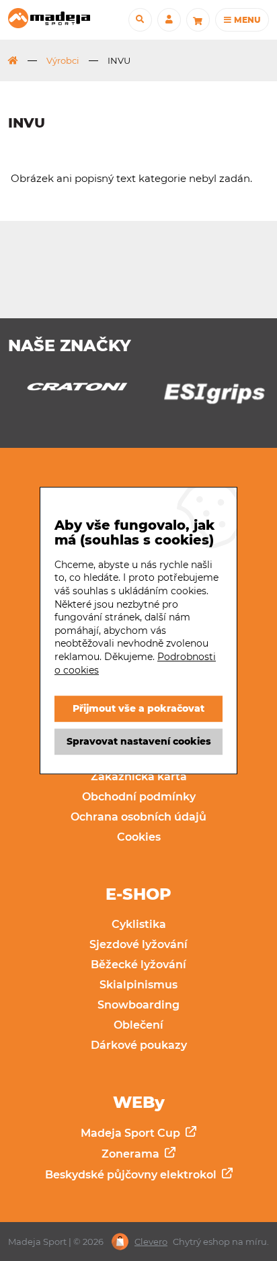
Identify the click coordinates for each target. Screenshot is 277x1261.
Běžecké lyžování (138, 964)
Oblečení (138, 1025)
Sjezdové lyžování (138, 944)
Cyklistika (139, 924)
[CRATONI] (69, 390)
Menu (246, 20)
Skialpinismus (138, 984)
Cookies (139, 837)
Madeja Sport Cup (132, 1133)
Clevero (150, 1242)
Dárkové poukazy (139, 1045)
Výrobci (62, 60)
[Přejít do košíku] (198, 20)
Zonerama (132, 1154)
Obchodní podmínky (139, 796)
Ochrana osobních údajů (138, 816)
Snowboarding (138, 1004)
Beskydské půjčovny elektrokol (132, 1174)
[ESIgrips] (207, 397)
